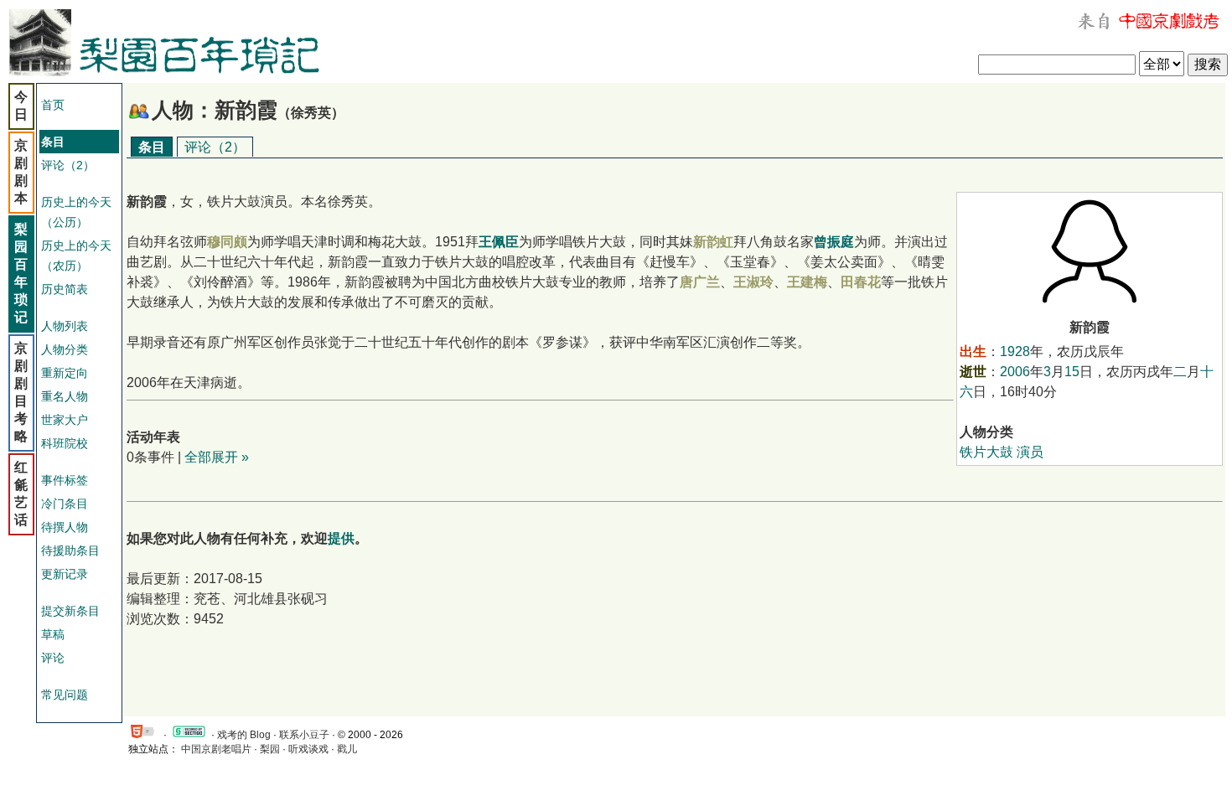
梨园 (270, 749)
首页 (53, 104)
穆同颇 (227, 242)
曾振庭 (834, 242)
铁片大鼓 (986, 452)
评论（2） (68, 165)
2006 (1015, 371)
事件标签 (64, 480)
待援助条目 (70, 550)
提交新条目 (70, 611)
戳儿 (347, 749)
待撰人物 (64, 527)
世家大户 (64, 419)
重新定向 (64, 373)
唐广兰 (700, 282)
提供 (341, 538)
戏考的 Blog (244, 735)
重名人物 (64, 396)
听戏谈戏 (308, 749)
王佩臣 (499, 242)
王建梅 (807, 282)
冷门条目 (64, 503)
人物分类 (64, 349)
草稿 (53, 634)
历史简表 (64, 289)
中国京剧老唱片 (216, 749)
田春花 (861, 282)
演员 (1030, 452)
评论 (53, 657)
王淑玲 (753, 282)
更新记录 (64, 574)
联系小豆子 (304, 735)
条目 (151, 147)
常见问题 (64, 694)
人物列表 (64, 326)
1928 (1015, 351)
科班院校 (64, 443)
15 (1071, 371)
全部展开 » (216, 457)
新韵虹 (713, 242)
